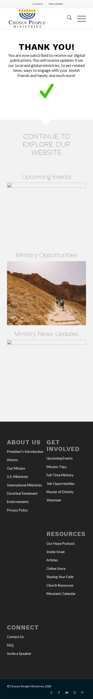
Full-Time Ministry (60, 475)
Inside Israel (56, 552)
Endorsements (18, 502)
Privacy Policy (17, 510)
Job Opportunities (60, 483)
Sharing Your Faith (60, 577)
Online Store (56, 568)
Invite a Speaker (19, 653)
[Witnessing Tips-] (46, 371)
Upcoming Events (60, 458)
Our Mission (16, 468)
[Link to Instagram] (74, 692)
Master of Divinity (60, 492)
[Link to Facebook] (59, 692)
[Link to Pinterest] (82, 692)
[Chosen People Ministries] (38, 18)
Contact (37, 3)
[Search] (67, 18)
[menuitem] (37, 4)
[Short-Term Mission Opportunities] (46, 293)
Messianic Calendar (61, 594)
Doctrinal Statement (22, 493)
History (12, 460)
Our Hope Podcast (61, 543)
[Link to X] (51, 692)
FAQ (10, 645)
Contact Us (15, 637)
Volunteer (54, 500)
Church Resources (60, 585)
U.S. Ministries (17, 477)
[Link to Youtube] (67, 692)
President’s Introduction (25, 451)
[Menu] (79, 18)
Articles (52, 560)
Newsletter (56, 3)
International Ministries (24, 485)
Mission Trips (57, 467)
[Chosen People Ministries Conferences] (46, 214)
